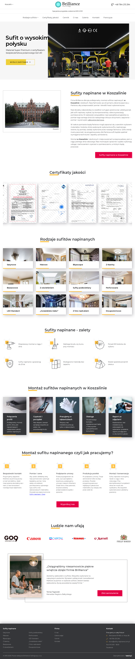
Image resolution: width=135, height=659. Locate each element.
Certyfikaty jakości (50, 18)
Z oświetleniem (47, 288)
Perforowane (112, 288)
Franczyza (107, 18)
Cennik (66, 18)
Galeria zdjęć (59, 635)
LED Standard (13, 311)
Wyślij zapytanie (19, 62)
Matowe (43, 265)
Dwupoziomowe (113, 311)
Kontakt (96, 18)
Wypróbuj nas (67, 504)
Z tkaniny (110, 265)
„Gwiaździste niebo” (49, 311)
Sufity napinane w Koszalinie (113, 155)
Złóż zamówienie (109, 593)
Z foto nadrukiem (81, 311)
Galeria (85, 18)
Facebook (109, 647)
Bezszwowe (12, 288)
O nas (75, 18)
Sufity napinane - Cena (37, 494)
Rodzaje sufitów (30, 18)
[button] (66, 75)
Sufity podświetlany (82, 288)
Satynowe (11, 265)
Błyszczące (78, 265)
